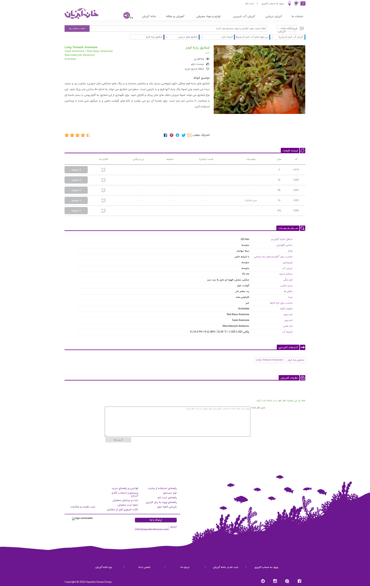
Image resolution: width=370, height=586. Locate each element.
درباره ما (185, 567)
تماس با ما (144, 567)
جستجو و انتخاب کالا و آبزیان (125, 494)
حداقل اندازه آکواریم (282, 239)
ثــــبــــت (118, 439)
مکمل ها (288, 291)
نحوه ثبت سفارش (128, 505)
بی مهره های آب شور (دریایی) (252, 37)
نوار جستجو (170, 493)
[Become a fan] (299, 581)
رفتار (290, 251)
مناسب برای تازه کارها (281, 303)
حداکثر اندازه (286, 274)
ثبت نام (249, 3)
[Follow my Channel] (263, 581)
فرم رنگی (288, 280)
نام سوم (288, 314)
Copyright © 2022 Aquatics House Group (88, 581)
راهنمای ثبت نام (167, 497)
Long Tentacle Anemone (269, 360)
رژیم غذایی (286, 285)
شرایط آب (287, 332)
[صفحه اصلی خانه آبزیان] (82, 18)
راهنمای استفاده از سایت (162, 488)
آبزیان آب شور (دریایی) (291, 37)
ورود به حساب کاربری (272, 3)
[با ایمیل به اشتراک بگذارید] (189, 135)
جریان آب (287, 268)
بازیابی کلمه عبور (167, 507)
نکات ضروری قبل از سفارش (122, 509)
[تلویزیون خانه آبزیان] (125, 16)
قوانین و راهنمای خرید (125, 488)
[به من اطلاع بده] (103, 170)
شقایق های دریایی (188, 37)
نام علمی (288, 326)
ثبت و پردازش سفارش (125, 500)
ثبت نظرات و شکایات (82, 507)
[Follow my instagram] (275, 581)
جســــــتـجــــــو (77, 28)
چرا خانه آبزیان (103, 567)
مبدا (290, 297)
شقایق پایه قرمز (296, 360)
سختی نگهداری (285, 245)
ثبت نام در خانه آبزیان (225, 567)
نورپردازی (288, 262)
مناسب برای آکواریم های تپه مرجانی (273, 256)
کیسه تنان (227, 37)
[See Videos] (287, 581)
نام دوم (289, 320)
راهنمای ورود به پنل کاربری (161, 502)
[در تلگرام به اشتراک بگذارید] (177, 135)
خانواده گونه (286, 309)
